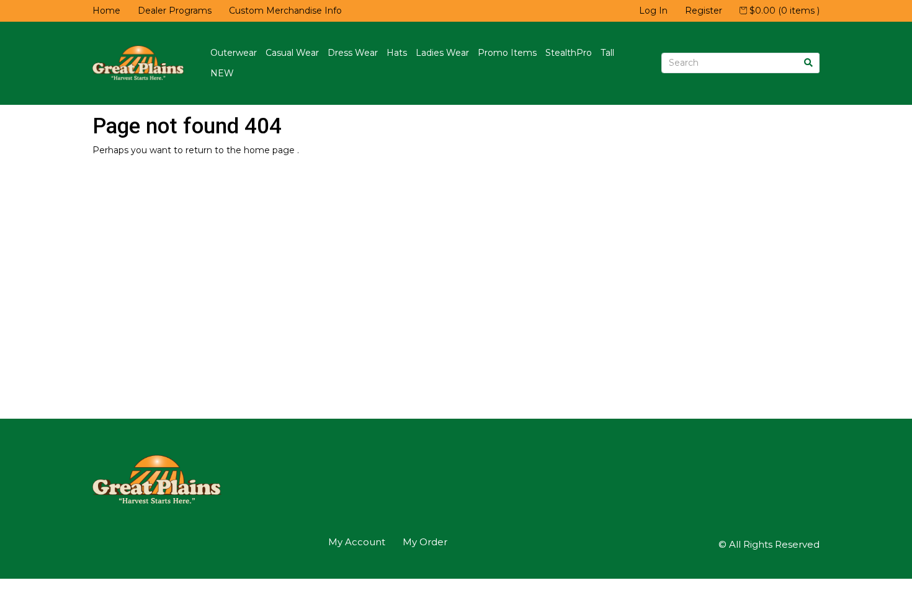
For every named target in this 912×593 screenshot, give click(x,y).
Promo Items (507, 52)
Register (703, 10)
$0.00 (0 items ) (783, 10)
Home (106, 10)
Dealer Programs (175, 10)
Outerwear (233, 52)
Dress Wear (353, 52)
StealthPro (568, 52)
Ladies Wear (442, 52)
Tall (607, 52)
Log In (653, 10)
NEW (222, 73)
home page (270, 150)
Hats (397, 52)
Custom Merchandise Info (285, 10)
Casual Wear (292, 52)
